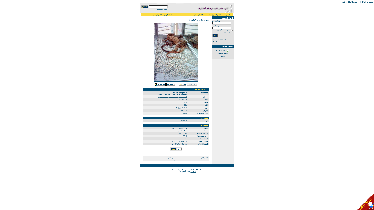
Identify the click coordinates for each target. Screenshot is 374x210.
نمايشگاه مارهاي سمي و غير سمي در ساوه (172, 97)
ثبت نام (214, 41)
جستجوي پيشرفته (162, 9)
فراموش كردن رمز (218, 39)
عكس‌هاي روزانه (215, 14)
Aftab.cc (193, 172)
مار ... (205, 159)
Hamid (184, 113)
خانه (231, 14)
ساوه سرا (225, 14)
